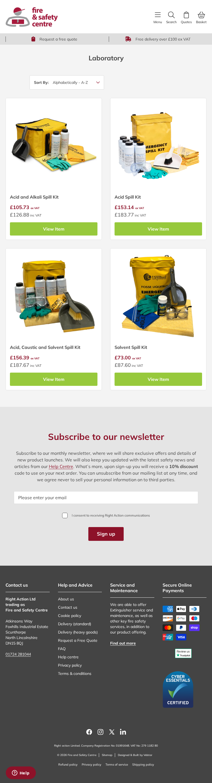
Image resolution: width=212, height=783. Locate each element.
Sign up (106, 534)
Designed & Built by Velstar (135, 755)
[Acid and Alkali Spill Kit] (53, 146)
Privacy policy (70, 665)
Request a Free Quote (77, 640)
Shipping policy (143, 764)
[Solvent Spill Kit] (158, 296)
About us (66, 599)
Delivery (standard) (74, 623)
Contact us (67, 607)
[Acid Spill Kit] (158, 146)
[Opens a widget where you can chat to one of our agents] (21, 773)
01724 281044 (18, 654)
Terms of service (116, 764)
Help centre (68, 656)
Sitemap (107, 755)
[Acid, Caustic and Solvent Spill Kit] (53, 296)
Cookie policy (69, 615)
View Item (53, 229)
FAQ (62, 648)
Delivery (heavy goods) (78, 632)
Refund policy (68, 764)
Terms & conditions (74, 673)
